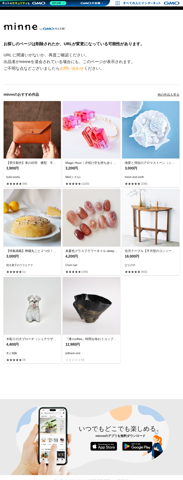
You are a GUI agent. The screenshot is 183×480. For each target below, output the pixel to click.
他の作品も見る (168, 94)
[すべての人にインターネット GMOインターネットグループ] (152, 3)
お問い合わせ (72, 68)
